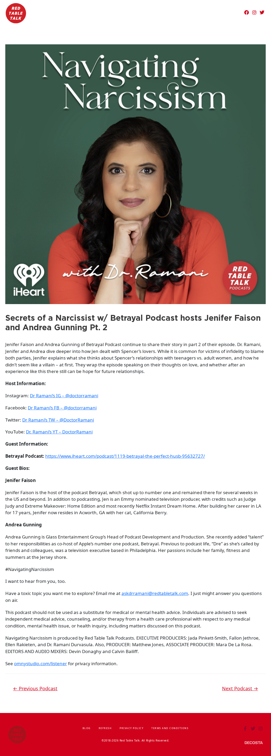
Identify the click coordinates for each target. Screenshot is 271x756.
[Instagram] (254, 12)
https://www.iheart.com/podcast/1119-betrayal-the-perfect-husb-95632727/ (125, 456)
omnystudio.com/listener (40, 663)
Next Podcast (240, 688)
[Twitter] (262, 12)
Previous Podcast (35, 688)
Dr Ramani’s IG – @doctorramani (64, 396)
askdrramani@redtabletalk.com (154, 593)
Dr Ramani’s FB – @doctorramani (62, 408)
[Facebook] (246, 12)
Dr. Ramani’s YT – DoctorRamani (59, 432)
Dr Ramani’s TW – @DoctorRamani (58, 420)
